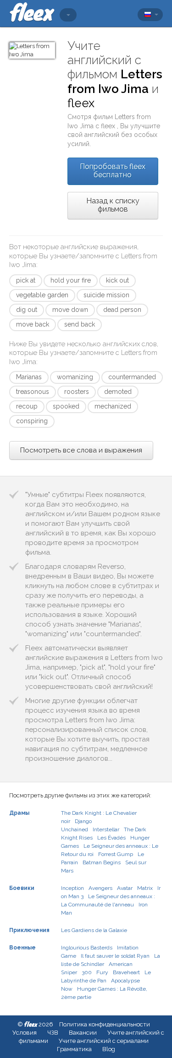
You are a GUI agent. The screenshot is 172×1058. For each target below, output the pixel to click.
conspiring (32, 421)
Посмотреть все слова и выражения (81, 450)
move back (32, 324)
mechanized (112, 406)
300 (87, 972)
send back (79, 324)
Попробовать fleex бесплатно (112, 170)
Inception (72, 888)
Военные (22, 947)
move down (70, 309)
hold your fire (70, 280)
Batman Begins (102, 862)
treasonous (32, 391)
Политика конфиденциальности (104, 1024)
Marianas (29, 377)
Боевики (21, 888)
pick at (25, 280)
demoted (118, 391)
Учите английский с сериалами (104, 1040)
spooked (66, 406)
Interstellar (106, 829)
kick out (117, 280)
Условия (24, 1032)
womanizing (75, 377)
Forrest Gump (115, 854)
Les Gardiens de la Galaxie (94, 930)
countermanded (132, 377)
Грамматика (74, 1049)
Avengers (100, 888)
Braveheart (126, 972)
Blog (108, 1049)
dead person (122, 309)
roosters (76, 391)
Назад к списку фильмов (112, 204)
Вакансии (83, 1032)
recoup (27, 406)
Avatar (125, 888)
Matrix (145, 888)
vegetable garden (42, 295)
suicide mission (106, 295)
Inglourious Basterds (86, 947)
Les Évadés (111, 837)
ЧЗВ (52, 1032)
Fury (102, 972)
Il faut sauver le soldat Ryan (115, 956)
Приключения (29, 930)
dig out (26, 309)
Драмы (19, 813)
